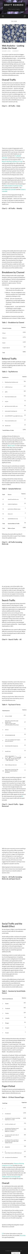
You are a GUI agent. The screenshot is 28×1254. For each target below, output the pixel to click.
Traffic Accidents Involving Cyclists (13, 185)
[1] (22, 796)
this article (22, 1235)
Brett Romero (14, 5)
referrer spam (11, 445)
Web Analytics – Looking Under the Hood (13, 46)
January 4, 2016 (6, 51)
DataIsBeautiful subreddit (9, 189)
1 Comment (15, 51)
